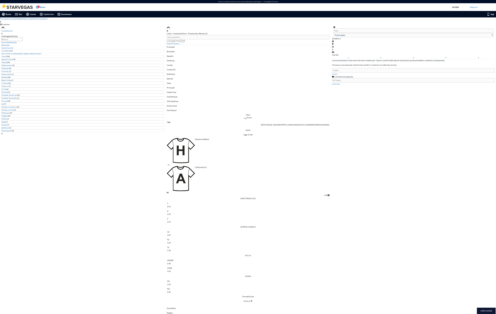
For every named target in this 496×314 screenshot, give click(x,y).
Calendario (43, 19)
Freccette (5, 101)
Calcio (4, 56)
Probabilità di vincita (271, 2)
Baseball (5, 77)
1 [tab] (348, 57)
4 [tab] (445, 57)
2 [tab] (380, 57)
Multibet (19, 19)
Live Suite (12, 19)
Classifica (175, 44)
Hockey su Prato (8, 110)
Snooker (5, 125)
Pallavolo (5, 68)
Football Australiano (10, 98)
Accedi (455, 7)
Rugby (4, 122)
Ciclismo (5, 83)
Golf (3, 104)
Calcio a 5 (5, 86)
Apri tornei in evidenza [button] (10, 53)
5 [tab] (478, 57)
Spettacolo (6, 128)
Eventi (169, 44)
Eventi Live (26, 19)
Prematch (4, 19)
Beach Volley (7, 80)
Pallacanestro (7, 65)
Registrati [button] (474, 7)
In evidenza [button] (6, 51)
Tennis (4, 62)
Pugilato (5, 116)
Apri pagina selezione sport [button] (30, 53)
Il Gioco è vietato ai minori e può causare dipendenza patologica (239, 2)
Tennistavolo (7, 131)
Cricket (4, 89)
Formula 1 (6, 71)
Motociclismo (7, 74)
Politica (5, 119)
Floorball (5, 92)
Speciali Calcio (7, 59)
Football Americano (10, 95)
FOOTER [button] (488, 311)
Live (11, 31)
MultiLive (35, 19)
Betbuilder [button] (5, 45)
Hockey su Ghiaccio (9, 107)
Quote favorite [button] (7, 48)
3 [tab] (413, 57)
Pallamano (6, 113)
